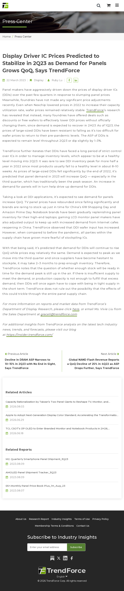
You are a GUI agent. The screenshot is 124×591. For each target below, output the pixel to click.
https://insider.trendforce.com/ (29, 334)
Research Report (39, 519)
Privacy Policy (100, 519)
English (61, 576)
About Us (21, 519)
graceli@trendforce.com (59, 314)
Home (6, 36)
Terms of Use (82, 519)
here (75, 309)
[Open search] (99, 5)
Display (39, 80)
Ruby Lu (57, 80)
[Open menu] (117, 5)
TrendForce (95, 110)
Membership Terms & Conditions (54, 525)
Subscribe (76, 547)
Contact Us (82, 525)
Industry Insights (62, 519)
